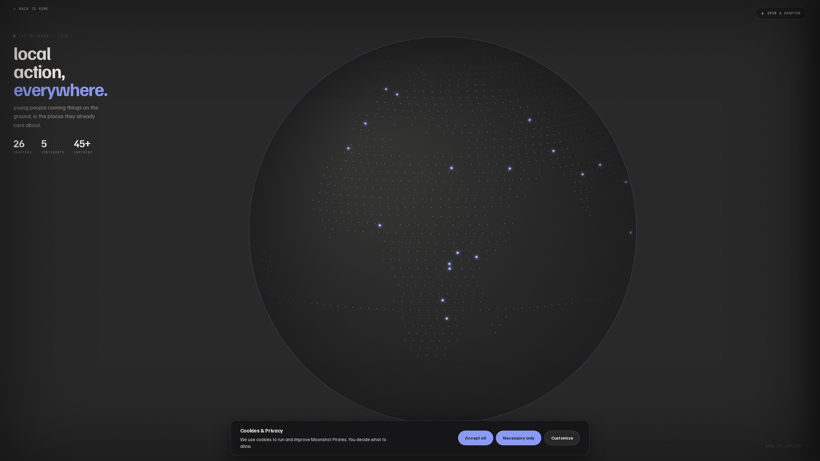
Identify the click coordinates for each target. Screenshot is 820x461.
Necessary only (518, 438)
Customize (562, 438)
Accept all (475, 438)
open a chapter (781, 13)
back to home (31, 8)
